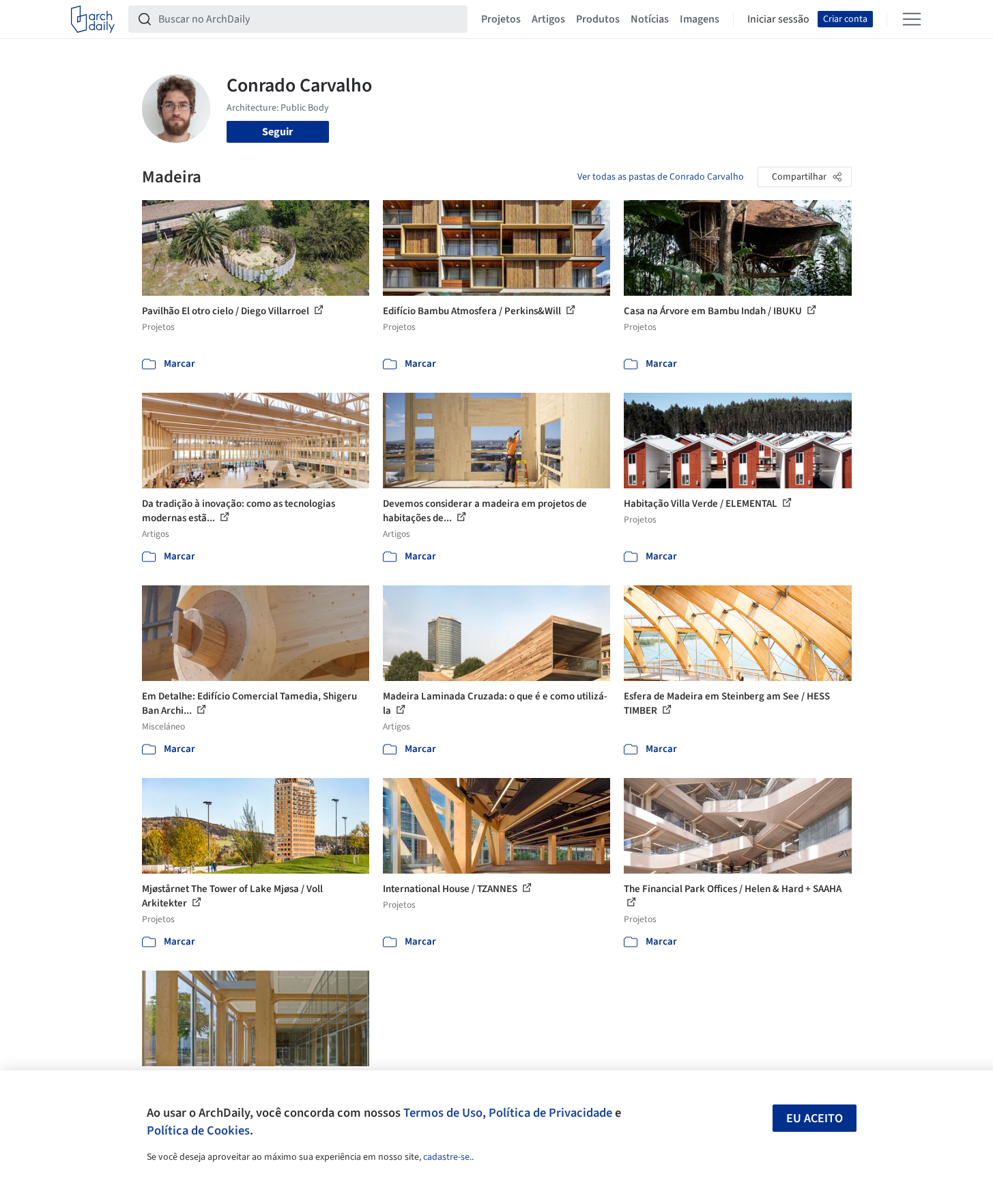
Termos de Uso (443, 1113)
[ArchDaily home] (93, 19)
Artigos (548, 19)
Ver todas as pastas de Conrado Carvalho (660, 177)
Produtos (598, 19)
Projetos (501, 19)
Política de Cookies (198, 1130)
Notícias (650, 19)
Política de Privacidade (550, 1113)
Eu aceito (814, 1118)
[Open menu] (912, 19)
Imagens (699, 19)
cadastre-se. (447, 1157)
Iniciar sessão (778, 19)
